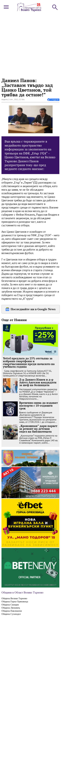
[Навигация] (6, 9)
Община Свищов (10, 604)
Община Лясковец (10, 608)
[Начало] (29, 10)
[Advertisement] (30, 44)
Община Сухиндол (11, 614)
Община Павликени (11, 611)
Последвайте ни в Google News (33, 309)
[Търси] (54, 7)
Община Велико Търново (14, 598)
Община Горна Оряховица (14, 601)
